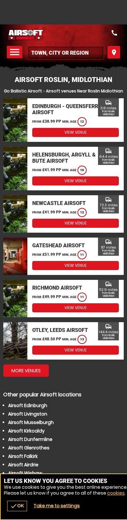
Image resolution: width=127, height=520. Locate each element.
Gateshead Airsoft (58, 245)
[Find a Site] (66, 53)
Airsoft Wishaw (25, 473)
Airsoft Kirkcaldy (26, 431)
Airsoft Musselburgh (31, 422)
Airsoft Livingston (27, 414)
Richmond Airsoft (57, 288)
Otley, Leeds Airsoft (60, 330)
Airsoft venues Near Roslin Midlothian (84, 91)
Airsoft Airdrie (23, 464)
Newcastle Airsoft (59, 203)
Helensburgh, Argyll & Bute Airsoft (64, 158)
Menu (15, 52)
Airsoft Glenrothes (28, 448)
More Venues (26, 370)
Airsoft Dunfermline (30, 439)
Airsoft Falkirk (23, 456)
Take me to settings (57, 505)
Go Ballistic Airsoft (23, 91)
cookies (116, 493)
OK (17, 506)
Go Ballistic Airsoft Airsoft (63, 35)
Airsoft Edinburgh (27, 405)
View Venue (75, 132)
